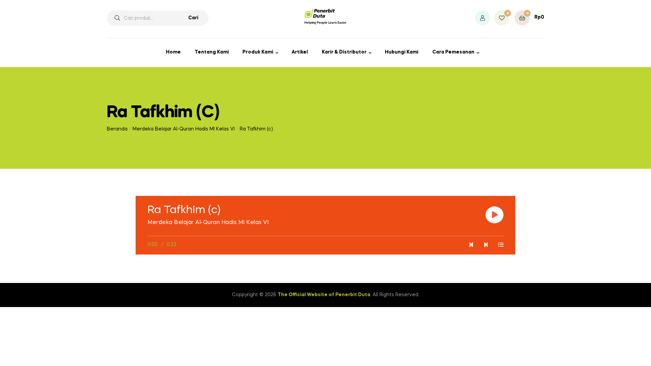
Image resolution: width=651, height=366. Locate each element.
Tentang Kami (212, 52)
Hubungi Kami (401, 52)
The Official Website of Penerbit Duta (324, 294)
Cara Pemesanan (453, 52)
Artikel (300, 52)
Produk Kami (257, 52)
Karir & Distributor (344, 52)
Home (173, 52)
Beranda (117, 129)
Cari (193, 18)
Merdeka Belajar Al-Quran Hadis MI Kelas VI (184, 129)
